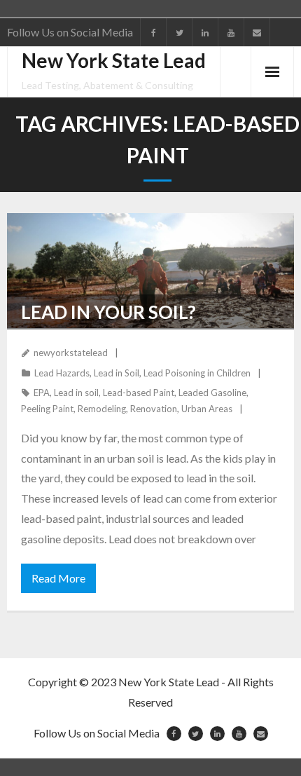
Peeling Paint (47, 408)
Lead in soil (76, 392)
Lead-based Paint (138, 392)
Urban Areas (206, 408)
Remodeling (102, 408)
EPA (42, 392)
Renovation (153, 408)
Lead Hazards (62, 373)
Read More (58, 578)
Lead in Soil (116, 373)
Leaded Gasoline (212, 392)
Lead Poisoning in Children (197, 373)
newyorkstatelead (71, 352)
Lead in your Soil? (108, 312)
